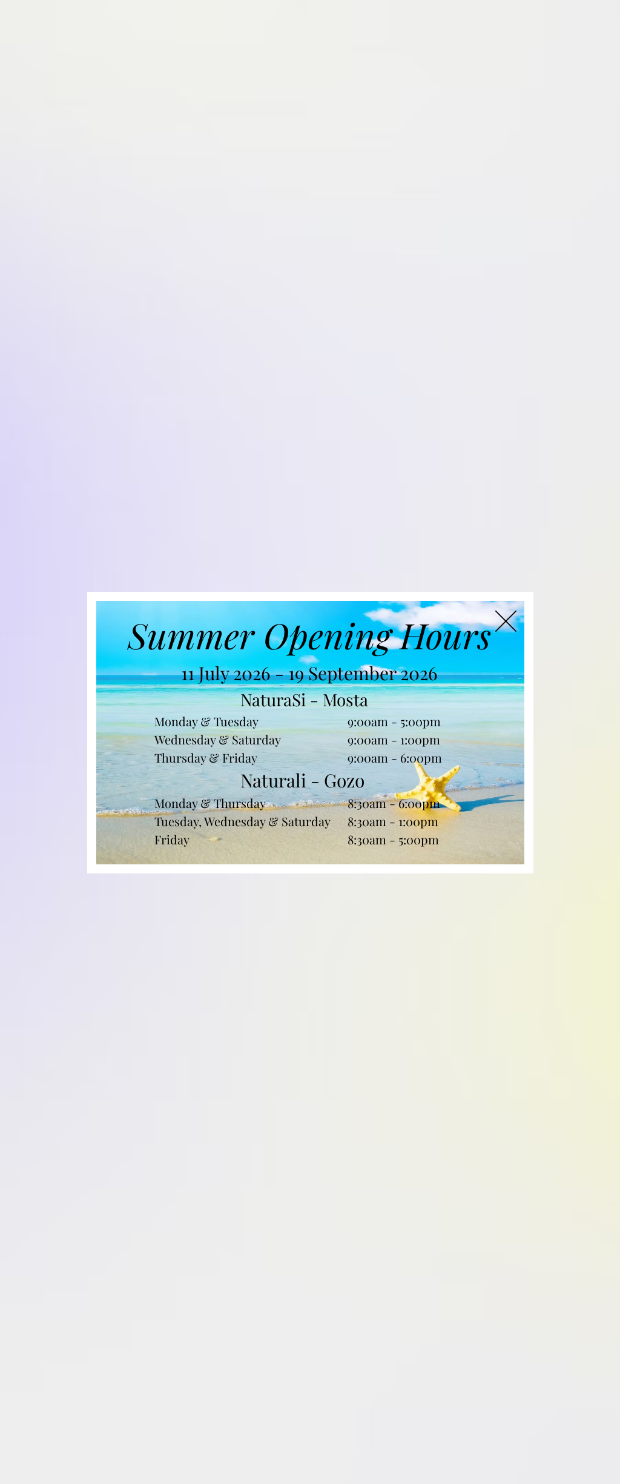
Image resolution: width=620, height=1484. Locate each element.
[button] (505, 621)
